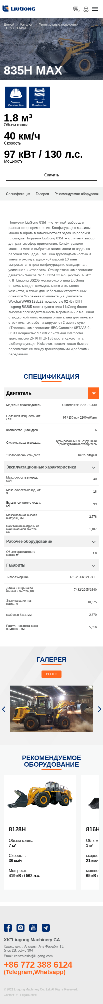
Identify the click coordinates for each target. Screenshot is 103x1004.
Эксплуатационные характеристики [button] (41, 467)
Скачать (51, 175)
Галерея (42, 194)
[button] (3, 708)
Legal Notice (28, 995)
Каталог (26, 24)
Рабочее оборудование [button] (29, 541)
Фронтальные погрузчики (58, 24)
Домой (9, 24)
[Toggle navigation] (95, 9)
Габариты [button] (16, 565)
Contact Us (11, 995)
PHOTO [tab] (51, 674)
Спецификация (18, 194)
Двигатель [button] (19, 393)
